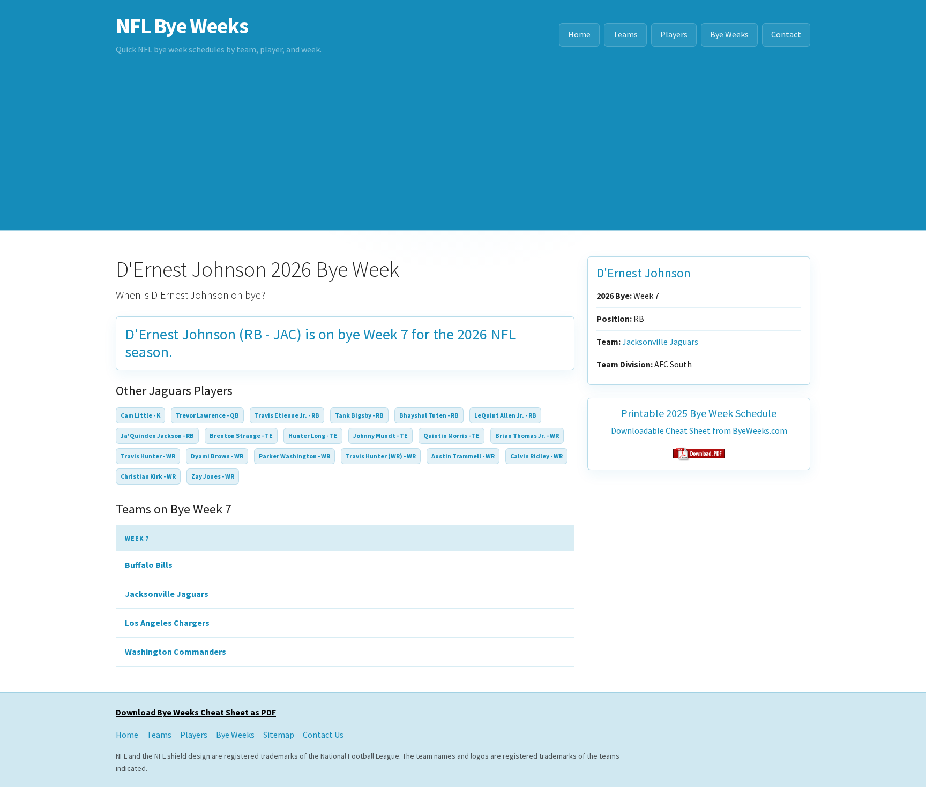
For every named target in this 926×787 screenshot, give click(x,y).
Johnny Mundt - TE (380, 436)
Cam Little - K (140, 415)
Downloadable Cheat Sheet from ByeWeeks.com (699, 430)
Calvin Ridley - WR (536, 456)
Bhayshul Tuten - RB (429, 415)
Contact (786, 34)
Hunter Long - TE (313, 436)
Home (579, 34)
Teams (625, 34)
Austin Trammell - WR (463, 456)
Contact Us (323, 734)
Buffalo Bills (149, 564)
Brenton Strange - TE (241, 436)
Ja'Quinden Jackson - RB (157, 436)
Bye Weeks (729, 34)
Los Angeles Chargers (167, 622)
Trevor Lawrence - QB (207, 415)
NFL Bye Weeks (182, 25)
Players (674, 34)
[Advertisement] (463, 150)
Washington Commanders (175, 651)
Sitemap (278, 734)
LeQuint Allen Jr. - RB (505, 415)
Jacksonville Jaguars (166, 593)
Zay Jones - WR (212, 476)
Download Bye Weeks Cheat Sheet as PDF (196, 712)
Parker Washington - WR (294, 456)
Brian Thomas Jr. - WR (527, 436)
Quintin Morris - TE (451, 436)
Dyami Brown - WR (217, 456)
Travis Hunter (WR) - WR (381, 456)
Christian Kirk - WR (148, 476)
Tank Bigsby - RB (359, 415)
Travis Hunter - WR (148, 456)
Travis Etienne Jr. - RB (287, 415)
